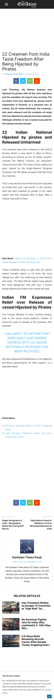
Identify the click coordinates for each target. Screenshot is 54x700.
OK (49, 696)
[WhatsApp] (30, 81)
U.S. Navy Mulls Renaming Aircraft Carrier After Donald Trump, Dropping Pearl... (36, 640)
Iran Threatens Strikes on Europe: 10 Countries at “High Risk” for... (36, 605)
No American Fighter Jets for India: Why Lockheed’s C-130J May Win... (36, 624)
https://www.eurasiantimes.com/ (27, 562)
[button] (6, 4)
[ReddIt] (37, 81)
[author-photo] (27, 553)
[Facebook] (16, 81)
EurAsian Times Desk (14, 74)
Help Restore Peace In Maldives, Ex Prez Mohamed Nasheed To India (41, 524)
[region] (27, 31)
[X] (23, 81)
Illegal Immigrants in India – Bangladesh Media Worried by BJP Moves (13, 524)
